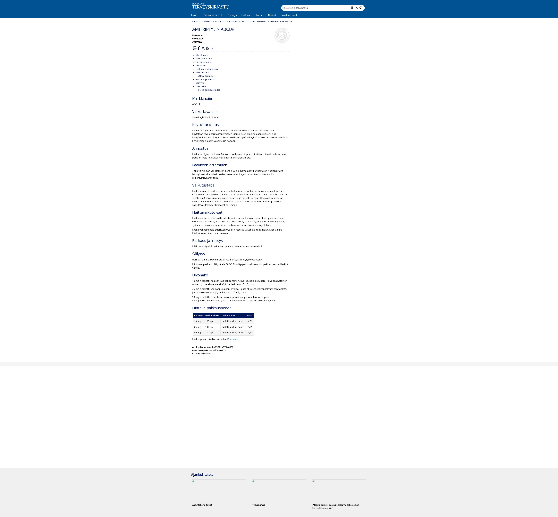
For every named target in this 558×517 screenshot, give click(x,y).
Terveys (232, 15)
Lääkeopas (220, 21)
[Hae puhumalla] (352, 8)
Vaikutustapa (202, 72)
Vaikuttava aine (204, 58)
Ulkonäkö (201, 86)
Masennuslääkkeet (257, 21)
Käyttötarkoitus (204, 61)
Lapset (259, 15)
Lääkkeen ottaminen (207, 68)
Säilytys (200, 82)
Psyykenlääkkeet (237, 21)
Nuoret (272, 15)
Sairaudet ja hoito (213, 15)
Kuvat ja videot (289, 15)
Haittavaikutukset (205, 75)
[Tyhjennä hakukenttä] (356, 8)
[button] (194, 48)
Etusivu (195, 15)
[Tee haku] (361, 8)
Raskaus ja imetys (205, 79)
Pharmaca (232, 339)
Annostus (201, 65)
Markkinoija (202, 54)
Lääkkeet (246, 15)
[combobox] (323, 8)
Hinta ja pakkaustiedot (208, 89)
